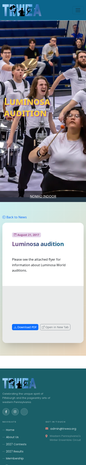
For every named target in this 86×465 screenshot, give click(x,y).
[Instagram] (15, 411)
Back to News (16, 217)
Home (10, 430)
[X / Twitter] (24, 411)
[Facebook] (6, 411)
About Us (12, 437)
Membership (15, 458)
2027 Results (14, 451)
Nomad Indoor (43, 196)
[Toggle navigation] (78, 10)
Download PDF (27, 327)
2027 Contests (16, 444)
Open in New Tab (57, 327)
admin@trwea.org (63, 429)
